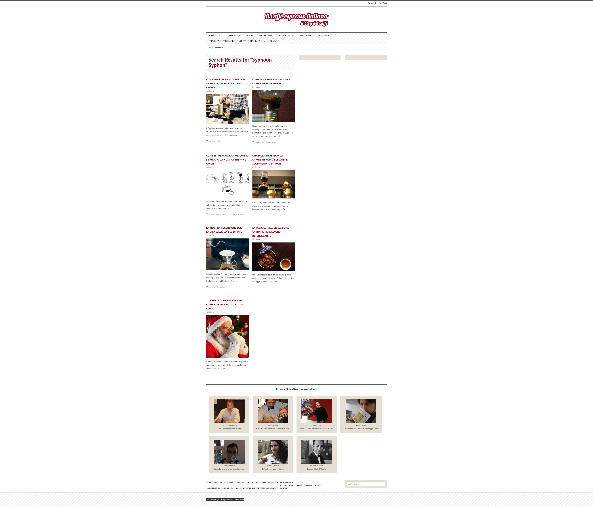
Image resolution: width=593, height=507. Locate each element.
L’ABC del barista (285, 35)
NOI (220, 35)
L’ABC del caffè (265, 35)
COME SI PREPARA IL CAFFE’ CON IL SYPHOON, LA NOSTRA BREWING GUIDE (227, 159)
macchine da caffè (313, 485)
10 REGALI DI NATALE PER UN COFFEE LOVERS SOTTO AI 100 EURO (224, 304)
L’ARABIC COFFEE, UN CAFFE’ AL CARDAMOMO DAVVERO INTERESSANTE (270, 232)
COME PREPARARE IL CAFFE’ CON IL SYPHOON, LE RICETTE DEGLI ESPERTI (227, 83)
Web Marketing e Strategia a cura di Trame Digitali (225, 499)
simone (211, 91)
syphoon (219, 141)
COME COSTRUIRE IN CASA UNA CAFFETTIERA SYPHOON (271, 81)
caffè (299, 485)
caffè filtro (265, 142)
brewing (211, 141)
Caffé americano (222, 214)
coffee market (234, 35)
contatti (275, 41)
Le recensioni (304, 35)
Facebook (372, 3)
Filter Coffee (220, 287)
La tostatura (322, 35)
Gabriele (258, 167)
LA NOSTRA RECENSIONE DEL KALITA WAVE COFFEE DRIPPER (225, 230)
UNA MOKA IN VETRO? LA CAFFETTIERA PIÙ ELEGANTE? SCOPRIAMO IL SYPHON (270, 159)
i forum (249, 35)
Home (211, 35)
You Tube (383, 3)
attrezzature (287, 485)
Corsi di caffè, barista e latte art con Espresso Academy (237, 41)
